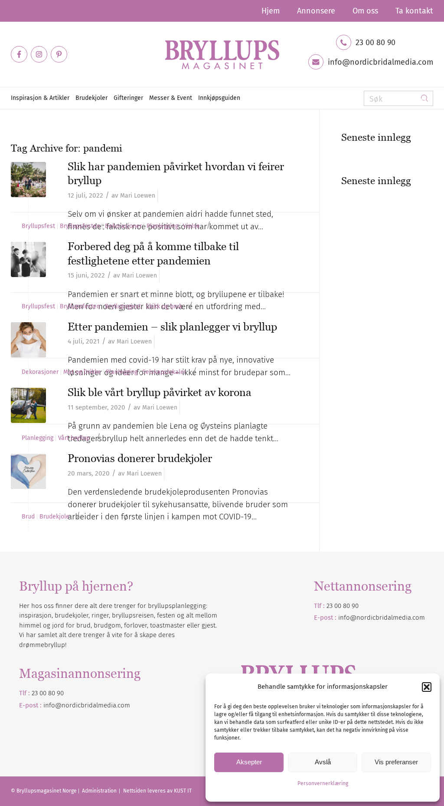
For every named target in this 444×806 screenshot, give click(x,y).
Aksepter (249, 762)
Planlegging (162, 226)
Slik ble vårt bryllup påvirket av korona (159, 392)
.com (123, 705)
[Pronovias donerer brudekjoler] (28, 471)
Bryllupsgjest (123, 307)
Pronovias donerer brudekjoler (140, 458)
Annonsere (316, 11)
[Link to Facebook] (19, 54)
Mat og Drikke (82, 372)
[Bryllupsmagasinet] (222, 54)
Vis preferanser (396, 762)
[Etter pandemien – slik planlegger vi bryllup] (28, 339)
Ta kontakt (414, 11)
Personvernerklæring (322, 783)
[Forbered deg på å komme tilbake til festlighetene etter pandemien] (28, 259)
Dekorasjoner (123, 226)
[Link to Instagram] (39, 54)
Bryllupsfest (38, 226)
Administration (100, 791)
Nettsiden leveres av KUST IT (157, 791)
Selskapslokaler (164, 372)
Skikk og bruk (164, 307)
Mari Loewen (137, 195)
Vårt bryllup (74, 438)
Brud (28, 517)
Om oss (365, 11)
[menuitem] (270, 11)
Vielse (191, 226)
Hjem (270, 11)
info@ (52, 705)
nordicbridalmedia (89, 705)
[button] (426, 687)
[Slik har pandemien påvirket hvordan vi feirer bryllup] (28, 179)
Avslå (323, 762)
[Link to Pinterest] (59, 54)
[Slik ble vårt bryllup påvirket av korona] (28, 405)
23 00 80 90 (375, 42)
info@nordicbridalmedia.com (380, 62)
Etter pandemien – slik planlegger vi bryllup (172, 326)
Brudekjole (54, 517)
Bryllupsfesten (80, 226)
